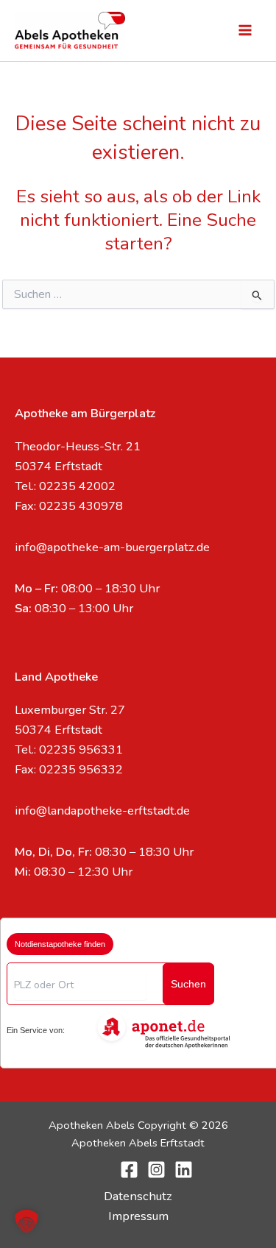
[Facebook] (129, 1169)
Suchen (188, 984)
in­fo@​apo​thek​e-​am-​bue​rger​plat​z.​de (112, 547)
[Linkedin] (183, 1169)
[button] (26, 1221)
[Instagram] (156, 1169)
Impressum (138, 1216)
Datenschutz (138, 1196)
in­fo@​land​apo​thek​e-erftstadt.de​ (102, 810)
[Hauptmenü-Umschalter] (244, 30)
